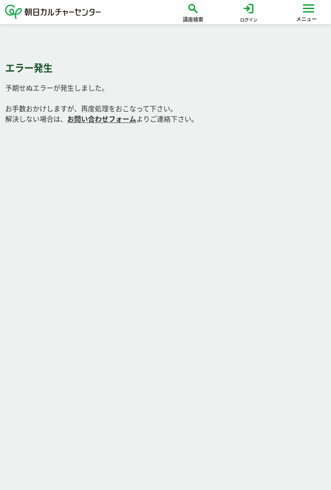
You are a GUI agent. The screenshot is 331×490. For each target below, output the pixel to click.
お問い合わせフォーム (101, 119)
